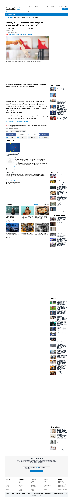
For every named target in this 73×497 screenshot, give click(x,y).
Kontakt (7, 493)
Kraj (14, 14)
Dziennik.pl (21, 479)
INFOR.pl (30, 6)
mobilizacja (18, 131)
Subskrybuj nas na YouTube (13, 34)
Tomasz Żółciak (30, 28)
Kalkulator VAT (60, 485)
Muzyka (32, 489)
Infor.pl (7, 481)
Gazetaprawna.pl (9, 482)
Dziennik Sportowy (34, 17)
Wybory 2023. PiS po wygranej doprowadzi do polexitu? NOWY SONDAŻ (12, 154)
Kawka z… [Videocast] (26, 17)
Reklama (18, 493)
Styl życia (45, 489)
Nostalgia (14, 17)
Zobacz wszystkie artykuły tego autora (13, 166)
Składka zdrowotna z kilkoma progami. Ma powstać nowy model (13, 169)
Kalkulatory (60, 479)
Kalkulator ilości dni (61, 482)
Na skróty (8, 479)
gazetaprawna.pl (61, 6)
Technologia (21, 482)
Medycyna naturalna (47, 485)
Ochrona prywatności (38, 493)
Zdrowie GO (19, 17)
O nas (12, 493)
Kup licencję (18, 126)
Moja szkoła (33, 485)
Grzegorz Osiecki (11, 28)
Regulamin (30, 493)
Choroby (45, 486)
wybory (12, 131)
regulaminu (37, 467)
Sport (20, 486)
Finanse (45, 482)
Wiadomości (9, 14)
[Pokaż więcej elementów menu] (67, 12)
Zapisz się (36, 470)
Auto (20, 481)
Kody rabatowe (33, 482)
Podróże (20, 489)
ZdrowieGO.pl (53, 6)
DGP (47, 6)
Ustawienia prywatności (58, 493)
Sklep (66, 6)
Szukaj (65, 8)
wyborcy (24, 131)
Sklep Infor (8, 489)
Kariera (23, 493)
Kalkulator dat (60, 481)
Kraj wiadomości (45, 204)
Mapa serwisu (48, 493)
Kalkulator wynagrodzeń (62, 489)
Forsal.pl (7, 485)
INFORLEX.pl (42, 6)
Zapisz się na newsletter (27, 34)
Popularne (36, 204)
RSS (66, 493)
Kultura (32, 490)
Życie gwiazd (33, 486)
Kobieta (32, 481)
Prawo (45, 481)
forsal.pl (36, 6)
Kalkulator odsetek (61, 486)
